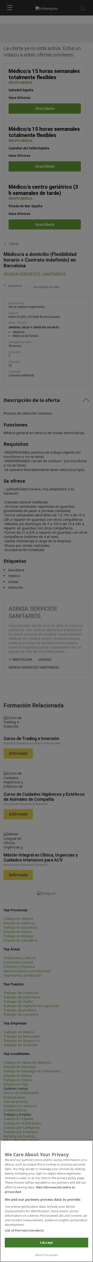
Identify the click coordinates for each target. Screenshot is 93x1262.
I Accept (46, 1242)
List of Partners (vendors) (24, 1230)
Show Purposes (46, 1255)
